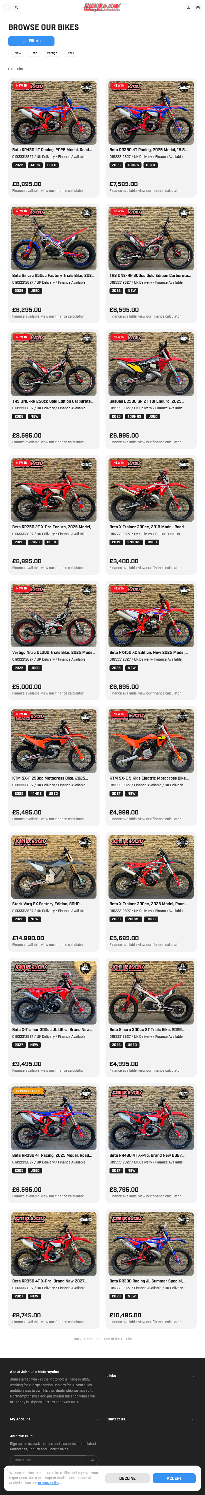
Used (34, 53)
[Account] (188, 7)
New (18, 53)
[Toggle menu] (7, 7)
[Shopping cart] (198, 7)
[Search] (16, 7)
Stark (70, 53)
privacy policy (48, 1483)
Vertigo (52, 53)
